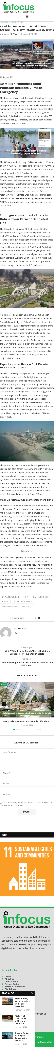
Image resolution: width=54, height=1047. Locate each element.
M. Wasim (14, 34)
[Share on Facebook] (32, 618)
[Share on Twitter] (35, 618)
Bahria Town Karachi (11, 597)
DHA (26, 597)
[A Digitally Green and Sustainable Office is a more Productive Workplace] (27, 699)
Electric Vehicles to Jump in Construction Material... (23, 1037)
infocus (5, 602)
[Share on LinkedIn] (39, 618)
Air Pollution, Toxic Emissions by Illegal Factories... (22, 1002)
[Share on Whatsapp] (42, 618)
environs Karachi (40, 597)
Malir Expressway (9, 606)
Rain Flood (26, 606)
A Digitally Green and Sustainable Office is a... (27, 721)
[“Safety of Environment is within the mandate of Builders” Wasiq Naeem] (7, 1018)
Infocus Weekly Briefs (23, 602)
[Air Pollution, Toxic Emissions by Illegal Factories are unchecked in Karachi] (7, 1001)
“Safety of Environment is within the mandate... (22, 1020)
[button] (27, 17)
